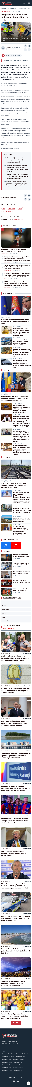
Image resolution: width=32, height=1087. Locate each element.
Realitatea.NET (5, 1054)
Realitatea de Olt (18, 1062)
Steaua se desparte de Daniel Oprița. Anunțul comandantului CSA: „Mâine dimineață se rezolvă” (14, 821)
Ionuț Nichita (27, 653)
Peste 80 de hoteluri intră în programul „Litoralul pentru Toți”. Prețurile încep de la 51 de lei (16, 951)
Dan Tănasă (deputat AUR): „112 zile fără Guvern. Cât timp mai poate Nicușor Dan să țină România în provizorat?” (21, 409)
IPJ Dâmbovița (7, 211)
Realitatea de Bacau (21, 1056)
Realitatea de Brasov (7, 1070)
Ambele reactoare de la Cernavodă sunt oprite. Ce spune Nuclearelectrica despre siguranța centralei (16, 756)
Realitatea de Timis (6, 1067)
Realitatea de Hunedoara (8, 1056)
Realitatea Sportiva (15, 1054)
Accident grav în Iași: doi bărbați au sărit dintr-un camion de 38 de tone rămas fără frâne (18, 176)
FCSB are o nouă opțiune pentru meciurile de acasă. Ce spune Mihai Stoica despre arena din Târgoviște (16, 283)
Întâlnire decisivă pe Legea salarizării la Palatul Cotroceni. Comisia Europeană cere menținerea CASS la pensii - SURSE (21, 450)
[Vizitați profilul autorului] (3, 48)
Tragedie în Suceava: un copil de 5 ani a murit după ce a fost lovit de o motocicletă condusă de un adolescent (17, 258)
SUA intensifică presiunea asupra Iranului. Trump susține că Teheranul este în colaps (14, 853)
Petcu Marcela (16, 47)
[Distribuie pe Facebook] (29, 46)
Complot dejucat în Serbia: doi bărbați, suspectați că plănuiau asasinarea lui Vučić (17, 160)
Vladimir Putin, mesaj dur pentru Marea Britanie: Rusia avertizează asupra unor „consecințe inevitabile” (17, 266)
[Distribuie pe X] (29, 49)
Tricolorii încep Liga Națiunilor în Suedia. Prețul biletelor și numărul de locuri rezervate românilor (14, 1016)
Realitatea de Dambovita (23, 686)
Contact (4, 1041)
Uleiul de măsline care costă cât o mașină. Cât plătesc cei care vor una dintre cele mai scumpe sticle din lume (18, 168)
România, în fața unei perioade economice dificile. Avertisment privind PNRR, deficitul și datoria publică (15, 788)
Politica (6, 278)
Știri (8, 8)
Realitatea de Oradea (7, 1062)
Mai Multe (16, 1023)
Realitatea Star (25, 1054)
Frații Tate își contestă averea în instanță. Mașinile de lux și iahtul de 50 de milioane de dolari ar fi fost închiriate (15, 659)
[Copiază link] (25, 46)
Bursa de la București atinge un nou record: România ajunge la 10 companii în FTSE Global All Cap (22, 363)
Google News (18, 219)
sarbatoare (11, 208)
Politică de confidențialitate (8, 1044)
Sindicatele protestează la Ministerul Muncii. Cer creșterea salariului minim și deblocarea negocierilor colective (22, 510)
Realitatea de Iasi (18, 1070)
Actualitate (13, 8)
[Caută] (24, 3)
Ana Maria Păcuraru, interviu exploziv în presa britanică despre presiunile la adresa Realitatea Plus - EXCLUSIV (17, 275)
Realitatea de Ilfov (6, 1065)
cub (3, 208)
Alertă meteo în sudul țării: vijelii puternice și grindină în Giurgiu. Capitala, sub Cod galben (13, 984)
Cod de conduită (21, 1044)
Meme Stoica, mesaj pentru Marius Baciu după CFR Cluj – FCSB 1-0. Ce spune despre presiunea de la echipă (14, 886)
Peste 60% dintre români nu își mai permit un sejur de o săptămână (21, 519)
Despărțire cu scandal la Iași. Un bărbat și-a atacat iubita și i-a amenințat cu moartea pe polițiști (15, 918)
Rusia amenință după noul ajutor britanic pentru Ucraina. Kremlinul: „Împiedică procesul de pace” (14, 723)
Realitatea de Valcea (18, 1067)
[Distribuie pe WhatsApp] (25, 49)
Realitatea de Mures (17, 1065)
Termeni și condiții (12, 1041)
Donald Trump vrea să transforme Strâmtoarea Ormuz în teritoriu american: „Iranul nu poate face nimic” (15, 251)
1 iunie (20, 208)
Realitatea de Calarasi (18, 1059)
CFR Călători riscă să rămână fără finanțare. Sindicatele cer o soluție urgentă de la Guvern (13, 485)
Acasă (4, 8)
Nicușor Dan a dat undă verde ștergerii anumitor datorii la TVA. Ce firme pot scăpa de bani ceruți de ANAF (15, 398)
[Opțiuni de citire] (28, 1083)
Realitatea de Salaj (6, 1059)
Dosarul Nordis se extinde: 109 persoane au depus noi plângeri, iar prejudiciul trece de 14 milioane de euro (16, 185)
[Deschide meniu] (29, 3)
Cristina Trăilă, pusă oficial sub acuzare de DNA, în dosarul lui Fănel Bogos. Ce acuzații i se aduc (15, 691)
